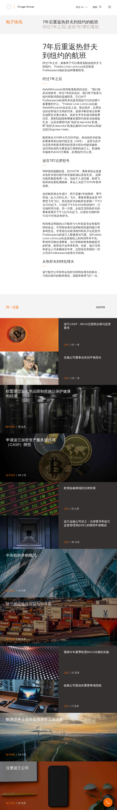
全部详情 (100, 307)
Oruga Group (26, 6)
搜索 (95, 7)
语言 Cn (80, 7)
